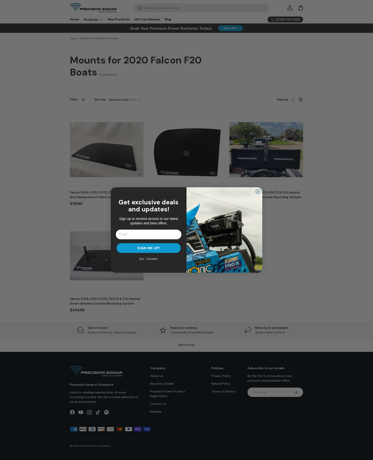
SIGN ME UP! (148, 248)
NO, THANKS (148, 259)
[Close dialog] (258, 191)
